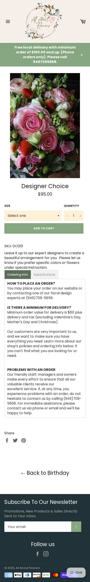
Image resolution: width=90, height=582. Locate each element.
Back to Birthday (47, 473)
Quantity (71, 206)
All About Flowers (28, 568)
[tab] (17, 274)
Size (7, 206)
